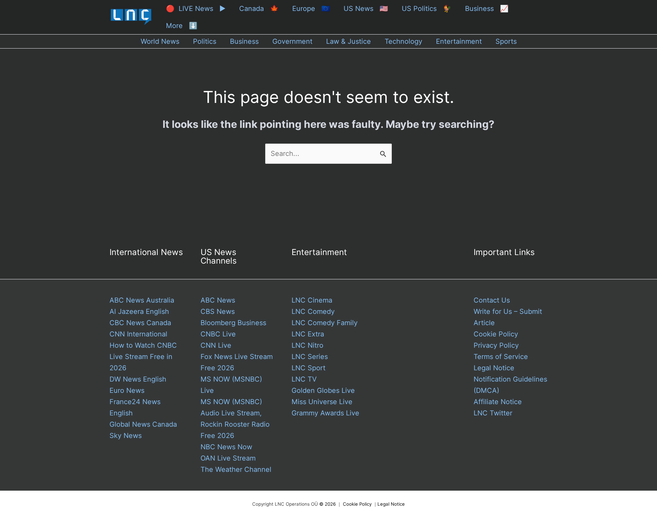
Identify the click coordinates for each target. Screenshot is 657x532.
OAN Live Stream (228, 458)
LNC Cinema (312, 300)
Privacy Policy (496, 345)
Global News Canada (143, 424)
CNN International (138, 334)
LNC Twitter (493, 413)
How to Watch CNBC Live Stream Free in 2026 (143, 356)
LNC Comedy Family (325, 323)
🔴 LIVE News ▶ (196, 8)
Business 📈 (486, 8)
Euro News (127, 390)
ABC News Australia (142, 300)
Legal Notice (494, 368)
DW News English (138, 379)
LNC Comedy (313, 311)
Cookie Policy (496, 334)
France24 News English (135, 407)
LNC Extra (308, 334)
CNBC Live (218, 334)
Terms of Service (501, 357)
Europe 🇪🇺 (311, 8)
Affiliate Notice (498, 402)
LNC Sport (308, 368)
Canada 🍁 (259, 8)
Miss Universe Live (322, 402)
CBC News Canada (140, 323)
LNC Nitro (307, 345)
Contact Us (492, 300)
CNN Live (216, 345)
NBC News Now (226, 447)
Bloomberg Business (233, 323)
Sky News (126, 435)
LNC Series (310, 357)
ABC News (218, 300)
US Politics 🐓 (426, 8)
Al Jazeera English (139, 311)
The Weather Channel (236, 469)
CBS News (218, 311)
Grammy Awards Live (325, 413)
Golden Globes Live (323, 390)
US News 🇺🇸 (366, 8)
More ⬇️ (181, 26)
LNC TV (304, 379)
